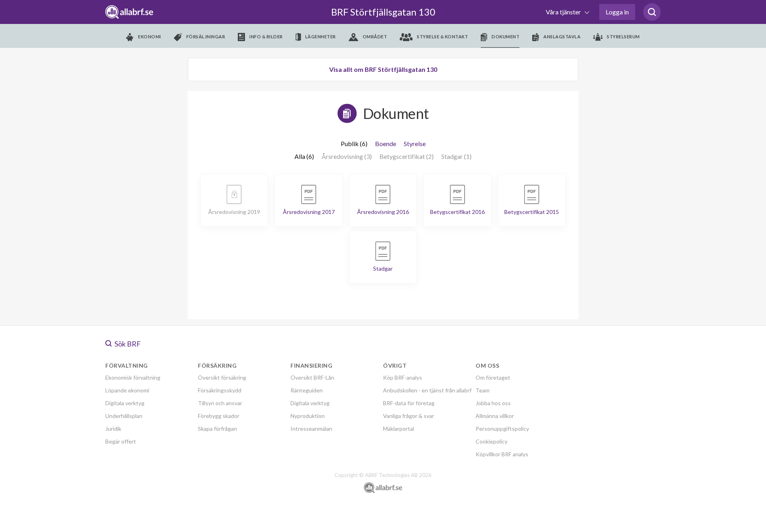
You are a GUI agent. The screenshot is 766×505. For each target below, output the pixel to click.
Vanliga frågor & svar (408, 415)
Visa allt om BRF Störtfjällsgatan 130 (383, 69)
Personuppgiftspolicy (502, 428)
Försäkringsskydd (219, 390)
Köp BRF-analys (402, 377)
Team (483, 390)
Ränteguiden (306, 390)
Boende (385, 143)
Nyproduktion (307, 415)
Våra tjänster (564, 12)
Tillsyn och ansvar (220, 403)
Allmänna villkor (495, 415)
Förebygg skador (218, 415)
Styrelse (415, 143)
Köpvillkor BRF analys (502, 454)
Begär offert (120, 441)
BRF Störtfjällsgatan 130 (383, 12)
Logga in (617, 12)
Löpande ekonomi (127, 390)
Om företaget (493, 377)
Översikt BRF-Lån (312, 377)
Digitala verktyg (124, 403)
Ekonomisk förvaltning (132, 377)
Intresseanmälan (311, 428)
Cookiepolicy (491, 441)
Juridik (113, 428)
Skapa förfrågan (217, 428)
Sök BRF (127, 343)
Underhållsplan (123, 415)
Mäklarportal (398, 428)
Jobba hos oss (493, 403)
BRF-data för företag (408, 403)
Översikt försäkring (222, 377)
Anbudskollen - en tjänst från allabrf (427, 390)
